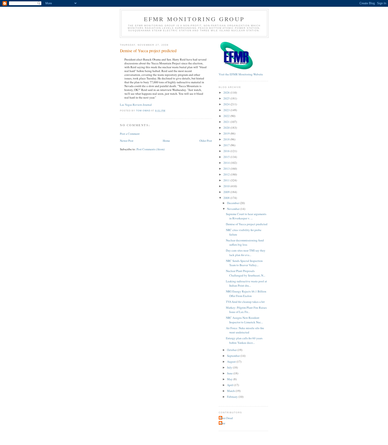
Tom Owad (226, 418)
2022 (226, 116)
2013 (226, 168)
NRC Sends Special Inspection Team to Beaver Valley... (244, 263)
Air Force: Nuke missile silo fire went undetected (245, 330)
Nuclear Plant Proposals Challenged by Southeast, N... (245, 273)
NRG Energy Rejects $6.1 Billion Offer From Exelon (246, 293)
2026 (226, 92)
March (231, 391)
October (232, 350)
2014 (226, 163)
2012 (226, 174)
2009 (226, 192)
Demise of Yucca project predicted (246, 224)
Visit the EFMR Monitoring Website (241, 74)
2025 (226, 98)
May (230, 379)
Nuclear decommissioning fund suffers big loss (245, 242)
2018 (226, 139)
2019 (226, 133)
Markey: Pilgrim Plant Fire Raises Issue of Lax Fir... (246, 310)
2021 (226, 122)
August (231, 362)
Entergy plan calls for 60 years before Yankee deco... (244, 340)
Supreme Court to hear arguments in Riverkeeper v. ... (246, 216)
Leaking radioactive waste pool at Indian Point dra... (246, 283)
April (230, 385)
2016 (226, 151)
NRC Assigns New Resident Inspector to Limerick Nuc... (244, 320)
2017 (226, 145)
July (230, 367)
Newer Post (126, 141)
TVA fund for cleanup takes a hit (245, 302)
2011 (226, 180)
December (233, 203)
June (230, 373)
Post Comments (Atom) (151, 149)
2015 (226, 157)
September (233, 356)
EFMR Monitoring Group (194, 19)
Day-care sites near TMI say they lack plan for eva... (245, 252)
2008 (226, 198)
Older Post (205, 141)
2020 (226, 128)
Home (166, 141)
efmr (222, 423)
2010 (226, 186)
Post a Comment (130, 134)
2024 (226, 104)
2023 (226, 110)
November (233, 209)
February (232, 397)
